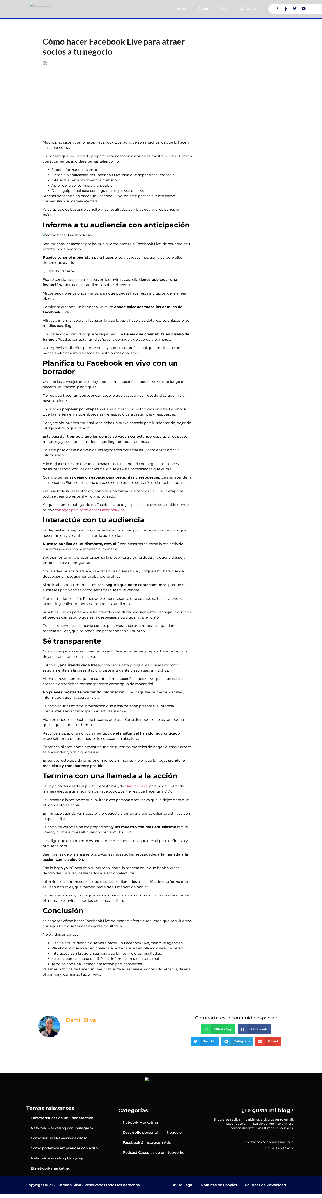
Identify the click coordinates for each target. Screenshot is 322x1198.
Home (181, 8)
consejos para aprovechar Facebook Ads (90, 510)
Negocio (174, 1132)
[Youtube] (304, 8)
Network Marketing (140, 1122)
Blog (224, 8)
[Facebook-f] (286, 8)
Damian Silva (136, 786)
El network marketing (51, 1168)
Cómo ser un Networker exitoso (59, 1138)
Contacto (248, 8)
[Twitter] (295, 8)
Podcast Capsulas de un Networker (154, 1153)
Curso (203, 8)
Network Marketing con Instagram (62, 1128)
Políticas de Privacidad (265, 1185)
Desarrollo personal (140, 1132)
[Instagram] (277, 8)
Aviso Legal (183, 1185)
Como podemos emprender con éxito (64, 1148)
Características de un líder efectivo (62, 1118)
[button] (218, 1029)
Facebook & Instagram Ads (147, 1142)
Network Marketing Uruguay (57, 1158)
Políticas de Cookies (219, 1185)
